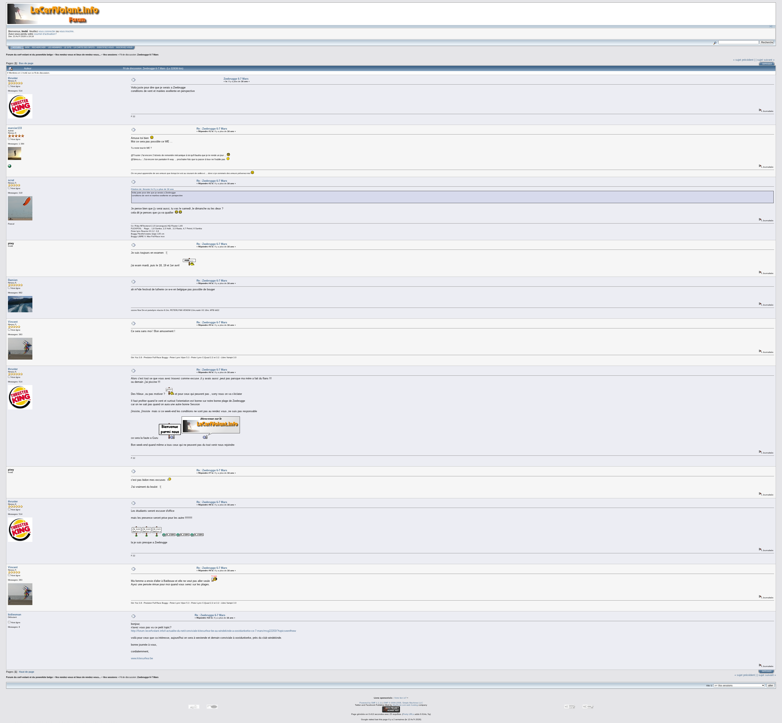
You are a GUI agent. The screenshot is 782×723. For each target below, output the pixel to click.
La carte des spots (84, 47)
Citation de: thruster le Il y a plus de (152, 189)
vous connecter (46, 31)
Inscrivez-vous (124, 47)
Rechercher (39, 47)
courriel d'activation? (45, 34)
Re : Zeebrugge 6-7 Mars (212, 128)
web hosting (412, 705)
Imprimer (767, 64)
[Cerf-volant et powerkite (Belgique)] (9, 167)
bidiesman (14, 614)
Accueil (17, 47)
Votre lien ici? (400, 698)
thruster (13, 78)
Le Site (67, 47)
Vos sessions (110, 54)
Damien (13, 280)
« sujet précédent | (744, 59)
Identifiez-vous (105, 47)
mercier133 (15, 128)
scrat (11, 180)
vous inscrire (66, 31)
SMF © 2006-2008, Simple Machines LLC (403, 703)
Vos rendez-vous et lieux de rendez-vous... (78, 54)
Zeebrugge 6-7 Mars (147, 54)
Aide (27, 47)
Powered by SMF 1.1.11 (370, 703)
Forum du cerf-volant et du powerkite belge (29, 54)
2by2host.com (399, 705)
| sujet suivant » (765, 59)
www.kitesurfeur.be (142, 658)
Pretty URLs (408, 714)
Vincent (13, 321)
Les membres (55, 47)
